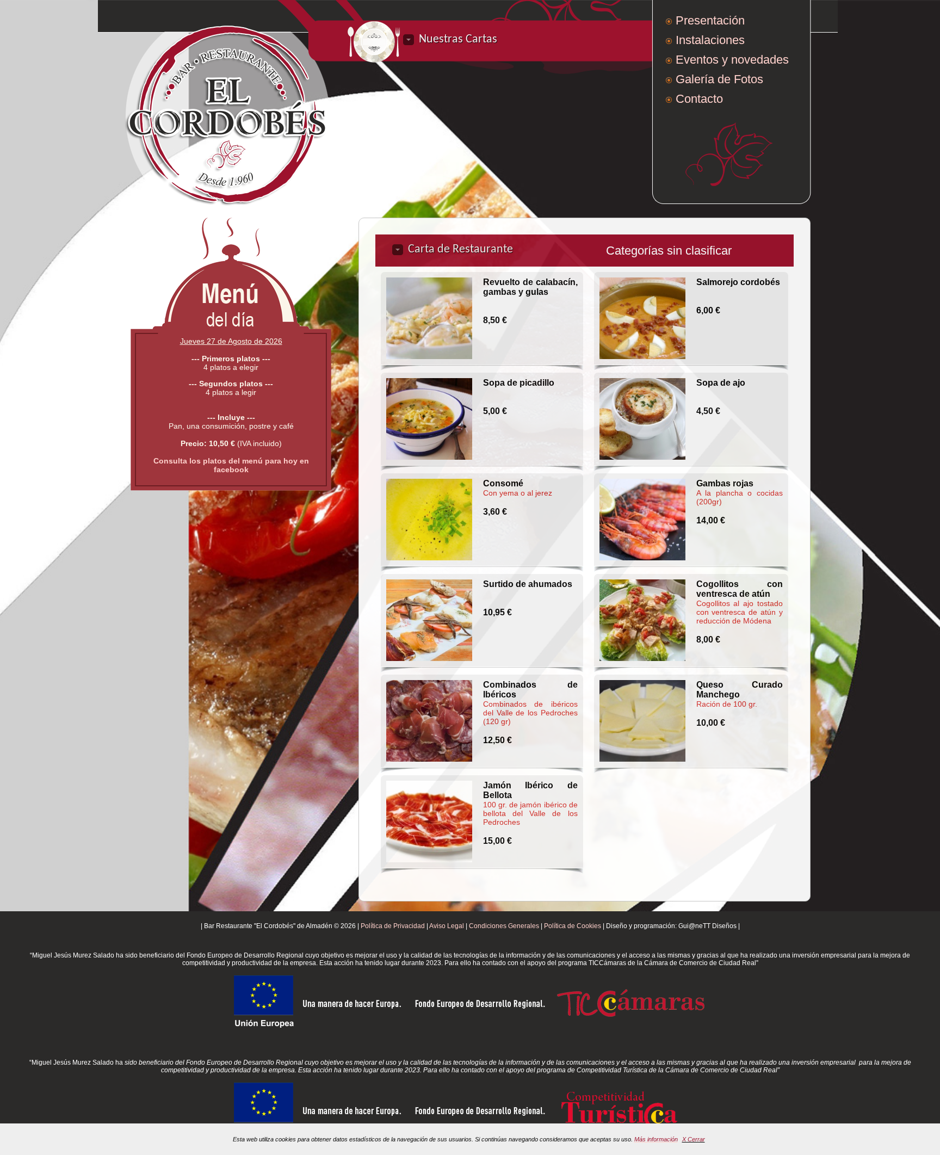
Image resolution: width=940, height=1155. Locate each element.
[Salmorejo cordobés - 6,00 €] (642, 318)
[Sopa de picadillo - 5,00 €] (429, 419)
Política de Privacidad (393, 926)
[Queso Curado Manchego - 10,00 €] (642, 721)
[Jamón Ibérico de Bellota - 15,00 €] (429, 821)
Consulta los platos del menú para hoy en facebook (231, 465)
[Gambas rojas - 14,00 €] (642, 519)
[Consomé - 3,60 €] (429, 519)
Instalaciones (710, 40)
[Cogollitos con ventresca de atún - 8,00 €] (642, 620)
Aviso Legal (446, 926)
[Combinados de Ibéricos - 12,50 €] (429, 721)
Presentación (710, 20)
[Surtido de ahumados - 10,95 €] (429, 620)
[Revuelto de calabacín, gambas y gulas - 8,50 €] (429, 318)
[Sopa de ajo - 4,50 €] (642, 419)
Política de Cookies (572, 926)
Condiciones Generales (504, 926)
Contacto (699, 99)
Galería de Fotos (719, 79)
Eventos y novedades (732, 59)
